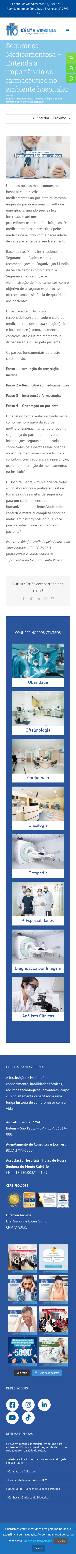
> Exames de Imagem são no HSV (26, 1480)
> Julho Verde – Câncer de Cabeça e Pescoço (33, 1489)
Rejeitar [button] (61, 1541)
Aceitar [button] (38, 1548)
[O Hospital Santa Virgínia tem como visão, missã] (22, 1259)
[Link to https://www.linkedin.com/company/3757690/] (44, 1405)
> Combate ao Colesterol (21, 1471)
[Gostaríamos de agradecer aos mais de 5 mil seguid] (22, 1351)
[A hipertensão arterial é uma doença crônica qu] (53, 1351)
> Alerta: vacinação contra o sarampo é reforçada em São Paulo (36, 1461)
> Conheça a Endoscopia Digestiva (27, 1497)
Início (9, 95)
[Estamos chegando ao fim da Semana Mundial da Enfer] (53, 1321)
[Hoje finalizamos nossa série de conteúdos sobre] (22, 1289)
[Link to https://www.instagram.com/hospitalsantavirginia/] (28, 1405)
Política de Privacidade (37, 1541)
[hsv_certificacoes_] (38, 1193)
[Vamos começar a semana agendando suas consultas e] (53, 1259)
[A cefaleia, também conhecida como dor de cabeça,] (22, 1321)
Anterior (42, 118)
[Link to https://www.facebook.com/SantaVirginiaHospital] (12, 1405)
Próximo (59, 118)
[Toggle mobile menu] (68, 29)
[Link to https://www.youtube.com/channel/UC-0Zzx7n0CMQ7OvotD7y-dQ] (12, 1417)
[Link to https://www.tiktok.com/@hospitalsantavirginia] (28, 1417)
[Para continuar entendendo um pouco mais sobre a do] (53, 1289)
